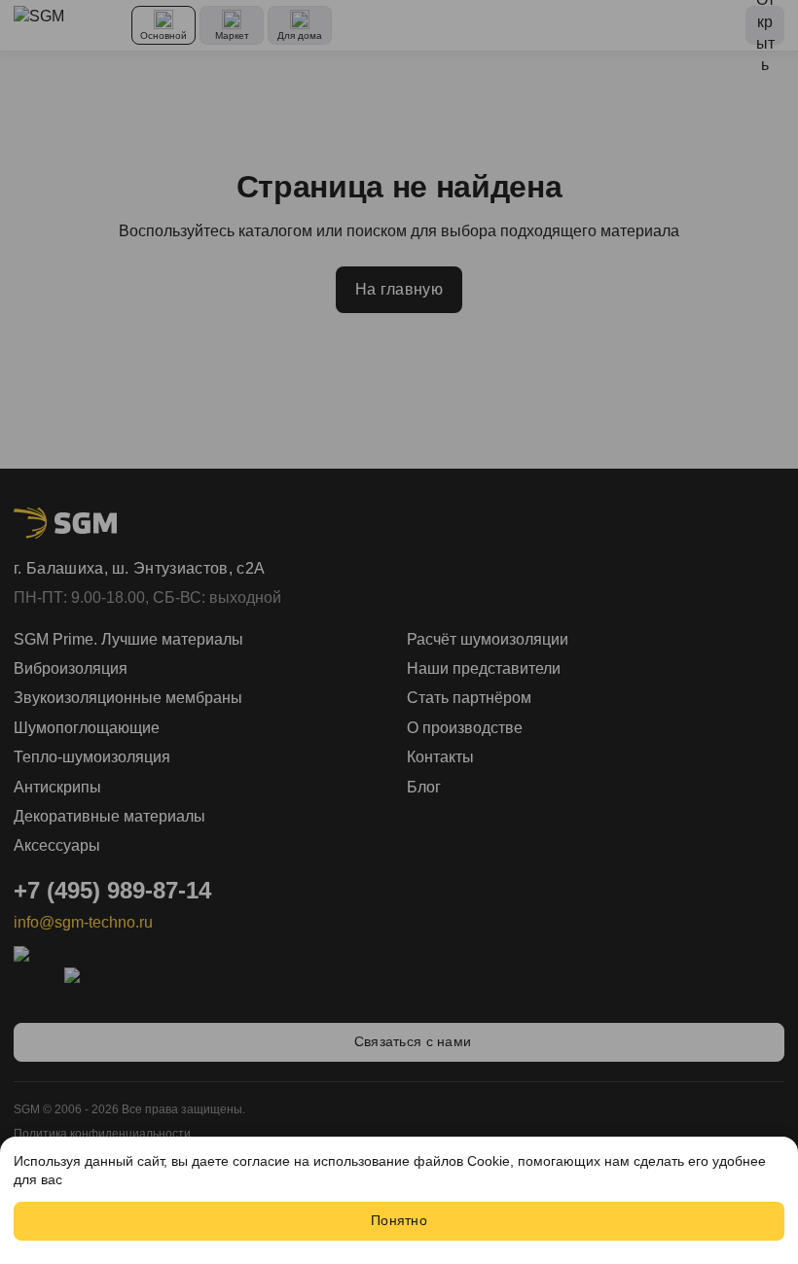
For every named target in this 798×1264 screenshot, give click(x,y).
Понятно (399, 1220)
